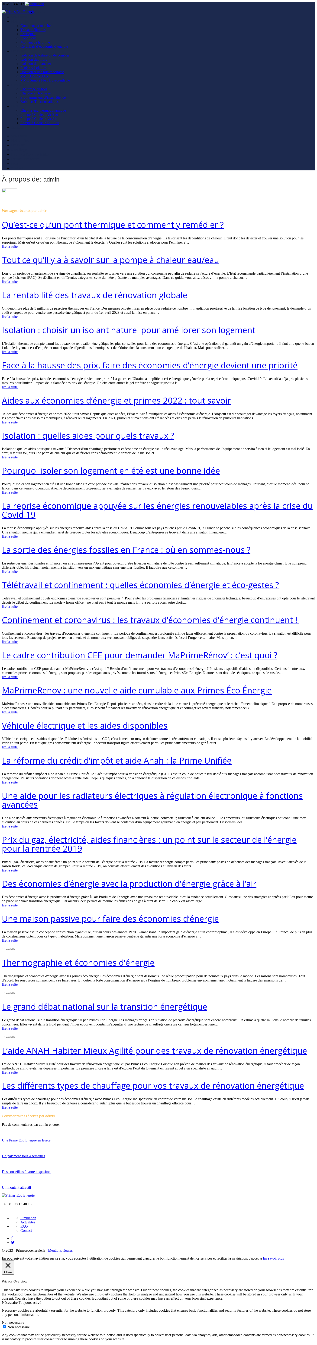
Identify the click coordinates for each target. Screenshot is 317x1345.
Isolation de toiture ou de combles (45, 55)
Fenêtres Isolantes (33, 68)
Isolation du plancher (35, 64)
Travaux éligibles (32, 30)
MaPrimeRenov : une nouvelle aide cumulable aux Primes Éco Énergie (137, 690)
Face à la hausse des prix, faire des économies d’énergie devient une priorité (150, 365)
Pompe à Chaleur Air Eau (39, 114)
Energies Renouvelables (30, 154)
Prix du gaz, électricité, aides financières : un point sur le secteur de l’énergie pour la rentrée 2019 (149, 844)
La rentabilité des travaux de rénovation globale (94, 295)
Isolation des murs (33, 59)
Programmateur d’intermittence (43, 97)
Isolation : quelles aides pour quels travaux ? (88, 435)
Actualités (27, 1222)
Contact (17, 127)
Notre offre (20, 21)
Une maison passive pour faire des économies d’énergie (110, 918)
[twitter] (13, 1243)
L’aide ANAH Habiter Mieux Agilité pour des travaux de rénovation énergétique (154, 1050)
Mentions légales (60, 1250)
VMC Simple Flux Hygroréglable (45, 80)
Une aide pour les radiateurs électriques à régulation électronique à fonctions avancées (152, 800)
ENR (14, 106)
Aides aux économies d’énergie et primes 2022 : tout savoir (116, 400)
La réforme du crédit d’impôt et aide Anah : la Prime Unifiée (117, 760)
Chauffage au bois (33, 89)
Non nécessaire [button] (13, 1322)
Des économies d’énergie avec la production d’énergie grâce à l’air (129, 883)
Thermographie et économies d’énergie (78, 962)
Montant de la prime (35, 42)
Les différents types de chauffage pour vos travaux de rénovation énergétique (153, 1085)
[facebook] (12, 1238)
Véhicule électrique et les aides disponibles (85, 725)
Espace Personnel (25, 159)
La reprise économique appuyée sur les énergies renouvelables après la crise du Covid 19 (157, 510)
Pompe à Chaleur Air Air (38, 119)
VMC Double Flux (34, 76)
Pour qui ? (28, 34)
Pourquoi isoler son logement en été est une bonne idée (111, 470)
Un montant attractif (16, 1187)
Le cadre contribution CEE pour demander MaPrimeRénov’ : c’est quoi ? (139, 655)
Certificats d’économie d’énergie (44, 46)
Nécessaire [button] (10, 1302)
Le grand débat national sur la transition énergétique (104, 1006)
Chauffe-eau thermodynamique (43, 110)
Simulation (19, 16)
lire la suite (10, 246)
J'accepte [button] (255, 1258)
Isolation (18, 51)
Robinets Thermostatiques (39, 101)
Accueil (40, 12)
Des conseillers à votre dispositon (26, 1172)
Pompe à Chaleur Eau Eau (39, 123)
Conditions (28, 38)
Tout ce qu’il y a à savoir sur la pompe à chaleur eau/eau (110, 260)
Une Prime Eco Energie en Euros (26, 1140)
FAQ (14, 163)
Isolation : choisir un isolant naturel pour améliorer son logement (128, 330)
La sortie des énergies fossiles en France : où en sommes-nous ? (126, 549)
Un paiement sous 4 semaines (23, 1156)
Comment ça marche (35, 26)
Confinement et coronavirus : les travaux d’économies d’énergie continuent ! (150, 620)
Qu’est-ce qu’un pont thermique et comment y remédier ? (113, 224)
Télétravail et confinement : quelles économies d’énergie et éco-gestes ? (140, 585)
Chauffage (19, 84)
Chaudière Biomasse (35, 93)
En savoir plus (273, 1258)
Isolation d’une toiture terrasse (42, 72)
